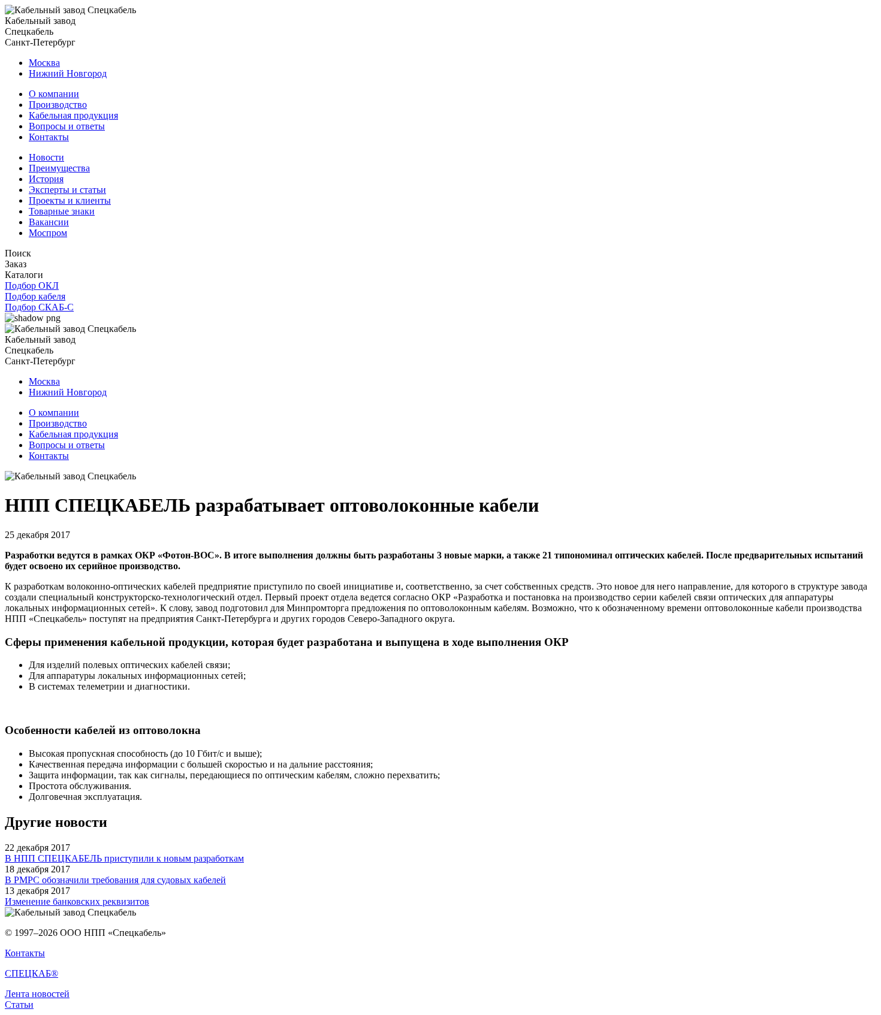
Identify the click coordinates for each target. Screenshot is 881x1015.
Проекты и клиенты (70, 200)
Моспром (48, 233)
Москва (44, 63)
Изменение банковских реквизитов (77, 901)
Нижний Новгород (68, 73)
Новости (46, 157)
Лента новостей (37, 994)
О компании (54, 94)
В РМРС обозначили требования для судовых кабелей (115, 880)
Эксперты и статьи (67, 190)
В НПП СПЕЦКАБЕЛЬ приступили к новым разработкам (124, 858)
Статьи (19, 1004)
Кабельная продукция (73, 115)
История (46, 179)
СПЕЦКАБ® (31, 973)
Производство (58, 104)
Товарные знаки (62, 211)
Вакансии (49, 222)
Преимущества (59, 168)
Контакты (49, 137)
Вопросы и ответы (67, 126)
